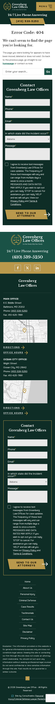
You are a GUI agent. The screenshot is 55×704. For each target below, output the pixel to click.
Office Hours (13, 352)
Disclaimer (27, 631)
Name (9, 97)
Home (27, 581)
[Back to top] (27, 678)
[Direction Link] (25, 321)
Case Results (27, 606)
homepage (8, 63)
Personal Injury (27, 594)
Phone (9, 109)
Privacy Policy (17, 201)
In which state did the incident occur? (27, 133)
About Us (27, 588)
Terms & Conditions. (23, 553)
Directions (11, 347)
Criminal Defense (27, 600)
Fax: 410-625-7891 (13, 315)
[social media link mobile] (18, 268)
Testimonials (27, 613)
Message (10, 146)
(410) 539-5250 (27, 257)
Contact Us (27, 619)
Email (8, 121)
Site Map (27, 625)
